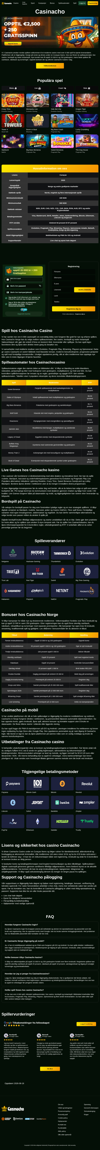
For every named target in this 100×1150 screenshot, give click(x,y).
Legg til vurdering (86, 1024)
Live (36, 88)
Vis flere (50, 1068)
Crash (60, 88)
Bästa (11, 88)
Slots (85, 88)
